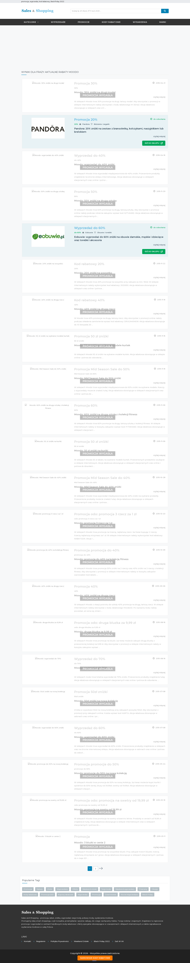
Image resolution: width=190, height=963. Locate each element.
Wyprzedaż (83, 895)
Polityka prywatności (60, 941)
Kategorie (30, 22)
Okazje (155, 889)
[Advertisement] (95, 46)
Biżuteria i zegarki (101, 124)
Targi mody (106, 889)
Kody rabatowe (111, 22)
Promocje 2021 (47, 895)
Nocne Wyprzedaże (129, 895)
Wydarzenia (140, 22)
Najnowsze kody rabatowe (95, 958)
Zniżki (49, 889)
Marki (162, 22)
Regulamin (40, 941)
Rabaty (40, 889)
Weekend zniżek (89, 889)
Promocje (84, 22)
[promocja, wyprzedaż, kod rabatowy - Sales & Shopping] (37, 11)
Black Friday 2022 (102, 941)
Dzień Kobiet (110, 895)
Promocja (96, 895)
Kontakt (27, 941)
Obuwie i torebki (104, 232)
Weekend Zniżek (81, 941)
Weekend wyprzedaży (124, 889)
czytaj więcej (159, 136)
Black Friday (147, 895)
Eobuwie (89, 232)
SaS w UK (119, 941)
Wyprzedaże (58, 22)
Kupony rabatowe (65, 895)
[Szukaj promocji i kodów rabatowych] (165, 11)
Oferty (75, 889)
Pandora (86, 124)
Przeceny (143, 889)
